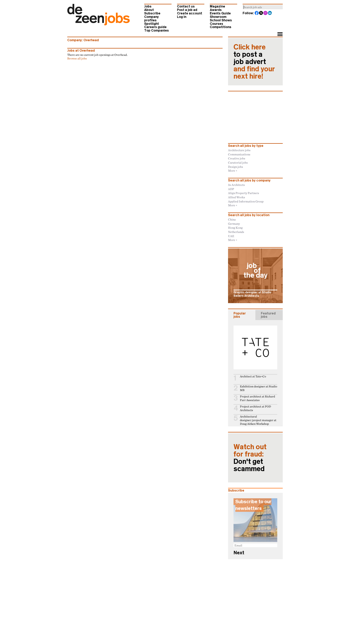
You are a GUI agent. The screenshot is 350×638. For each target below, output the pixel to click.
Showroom (218, 16)
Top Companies (156, 30)
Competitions (220, 27)
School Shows (221, 20)
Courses (216, 23)
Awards (216, 9)
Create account (189, 13)
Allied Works (236, 197)
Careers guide (155, 27)
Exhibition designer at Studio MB (258, 388)
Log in (181, 16)
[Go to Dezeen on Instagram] (265, 13)
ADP (231, 189)
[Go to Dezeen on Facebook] (257, 13)
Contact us (186, 6)
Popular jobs (240, 315)
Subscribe (152, 13)
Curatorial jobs (238, 162)
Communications (239, 154)
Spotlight (151, 23)
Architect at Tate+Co (253, 376)
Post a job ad (187, 9)
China (232, 219)
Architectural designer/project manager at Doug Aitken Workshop (258, 420)
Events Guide (220, 13)
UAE (231, 236)
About (149, 9)
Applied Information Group (246, 201)
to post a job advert (254, 61)
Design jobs (235, 167)
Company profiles (151, 18)
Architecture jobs (239, 150)
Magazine (217, 6)
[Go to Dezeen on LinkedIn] (270, 13)
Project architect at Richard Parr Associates (257, 398)
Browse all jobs (77, 58)
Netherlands (236, 232)
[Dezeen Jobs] (98, 24)
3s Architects (236, 185)
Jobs (147, 6)
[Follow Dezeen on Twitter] (261, 13)
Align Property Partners (243, 193)
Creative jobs (236, 158)
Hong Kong (235, 227)
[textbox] (263, 7)
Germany (234, 223)
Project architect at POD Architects (255, 408)
